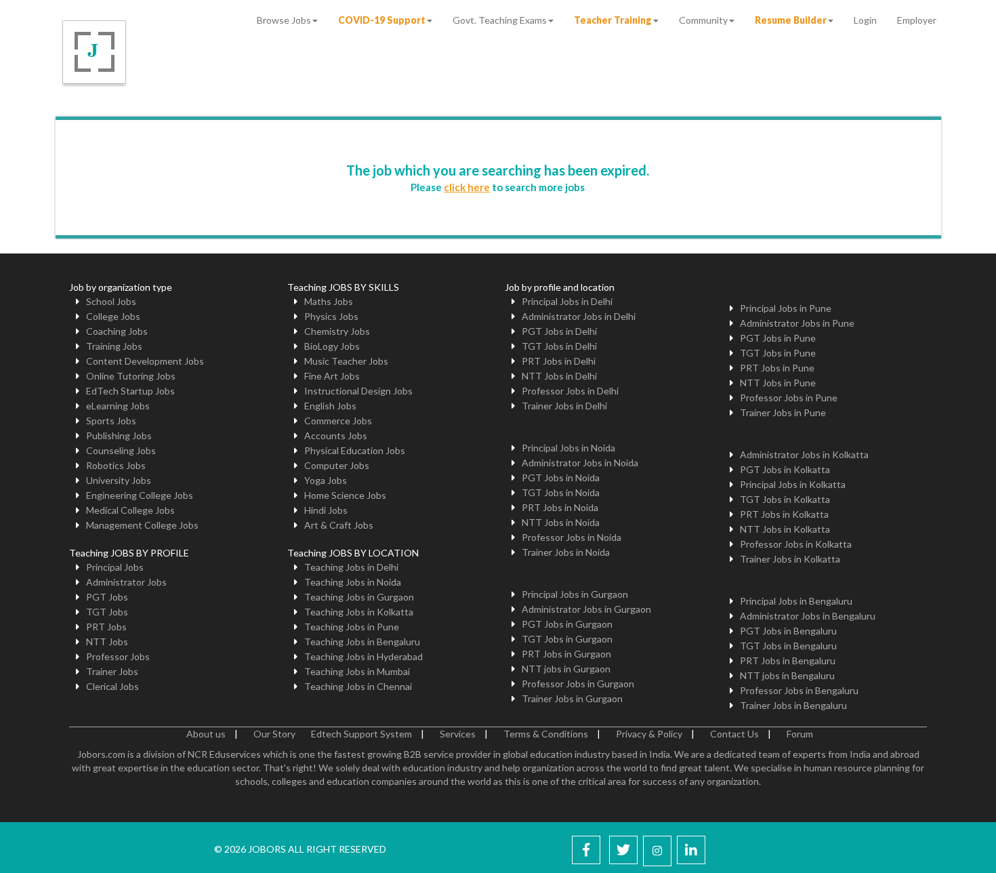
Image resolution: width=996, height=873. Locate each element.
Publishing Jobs (119, 435)
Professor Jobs (118, 656)
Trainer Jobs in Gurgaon (572, 698)
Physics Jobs (331, 316)
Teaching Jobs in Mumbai (357, 671)
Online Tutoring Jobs (130, 376)
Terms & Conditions (545, 733)
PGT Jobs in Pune (778, 338)
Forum (800, 733)
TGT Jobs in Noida (561, 492)
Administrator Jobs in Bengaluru (807, 616)
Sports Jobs (111, 420)
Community (703, 20)
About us (206, 733)
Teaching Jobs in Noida (352, 582)
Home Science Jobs (345, 495)
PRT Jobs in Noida (560, 507)
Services (458, 733)
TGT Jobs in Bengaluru (788, 645)
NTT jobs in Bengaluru (787, 675)
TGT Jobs (107, 611)
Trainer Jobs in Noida (566, 552)
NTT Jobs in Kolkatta (785, 529)
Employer (916, 20)
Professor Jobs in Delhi (570, 391)
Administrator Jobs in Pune (797, 323)
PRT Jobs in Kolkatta (784, 514)
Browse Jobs (284, 20)
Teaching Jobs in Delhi (351, 567)
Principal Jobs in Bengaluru (796, 601)
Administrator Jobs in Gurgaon (586, 609)
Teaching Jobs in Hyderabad (363, 656)
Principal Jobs (115, 567)
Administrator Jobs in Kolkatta (804, 454)
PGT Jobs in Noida (561, 477)
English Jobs (330, 405)
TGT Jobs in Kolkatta (785, 499)
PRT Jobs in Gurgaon (566, 653)
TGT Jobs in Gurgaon (567, 639)
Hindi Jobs (326, 510)
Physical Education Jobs (354, 450)
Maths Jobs (328, 301)
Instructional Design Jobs (358, 391)
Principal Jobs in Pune (785, 308)
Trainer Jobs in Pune (783, 412)
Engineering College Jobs (139, 495)
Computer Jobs (336, 465)
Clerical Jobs (112, 686)
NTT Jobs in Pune (778, 382)
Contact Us (734, 733)
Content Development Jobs (145, 361)
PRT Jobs (106, 626)
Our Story (274, 733)
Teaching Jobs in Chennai (358, 686)
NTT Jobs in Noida (561, 522)
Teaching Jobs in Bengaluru (362, 641)
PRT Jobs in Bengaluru (787, 660)
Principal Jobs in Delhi (567, 301)
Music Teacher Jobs (346, 361)
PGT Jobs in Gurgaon (567, 624)
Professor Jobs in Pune (788, 397)
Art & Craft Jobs (338, 525)
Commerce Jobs (338, 420)
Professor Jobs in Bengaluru (799, 690)
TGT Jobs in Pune (778, 353)
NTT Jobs (107, 641)
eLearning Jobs (118, 405)
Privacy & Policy (649, 733)
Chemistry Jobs (337, 331)
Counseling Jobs (121, 450)
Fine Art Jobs (332, 376)
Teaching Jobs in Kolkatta (358, 611)
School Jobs (111, 301)
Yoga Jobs (325, 480)
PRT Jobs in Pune (777, 367)
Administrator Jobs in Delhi (579, 316)
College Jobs (113, 316)
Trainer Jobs (112, 671)
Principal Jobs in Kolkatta (793, 484)
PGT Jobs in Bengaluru (788, 630)
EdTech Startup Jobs (130, 391)
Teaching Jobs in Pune (351, 626)
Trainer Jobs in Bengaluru (793, 705)
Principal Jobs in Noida (568, 447)
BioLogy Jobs (332, 346)
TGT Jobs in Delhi (559, 346)
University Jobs (118, 480)
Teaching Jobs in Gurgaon (359, 597)
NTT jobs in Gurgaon (566, 668)
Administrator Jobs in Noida (580, 462)
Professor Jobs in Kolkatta (796, 544)
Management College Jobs (142, 525)
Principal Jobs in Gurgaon (575, 594)
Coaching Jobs (117, 331)
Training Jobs (114, 346)
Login (865, 20)
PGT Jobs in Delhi (559, 331)
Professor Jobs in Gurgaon (578, 683)
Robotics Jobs (116, 465)
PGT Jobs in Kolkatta (785, 469)
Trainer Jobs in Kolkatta (790, 559)
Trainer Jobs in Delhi (564, 405)
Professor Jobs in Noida (571, 537)
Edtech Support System (361, 733)
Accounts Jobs (335, 435)
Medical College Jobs (130, 510)
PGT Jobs (107, 597)
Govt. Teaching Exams (500, 20)
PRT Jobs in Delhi (559, 361)
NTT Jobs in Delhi (559, 376)
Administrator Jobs (126, 582)
